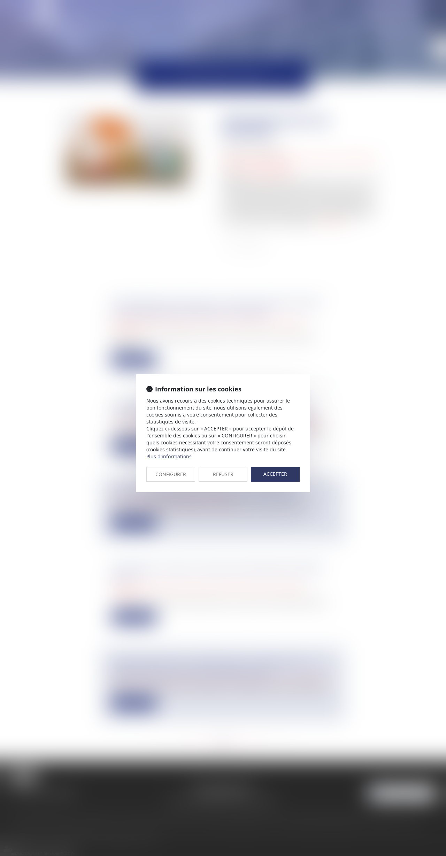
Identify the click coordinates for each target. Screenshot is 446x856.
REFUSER (223, 474)
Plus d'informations (169, 456)
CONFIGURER (170, 474)
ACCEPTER (275, 474)
